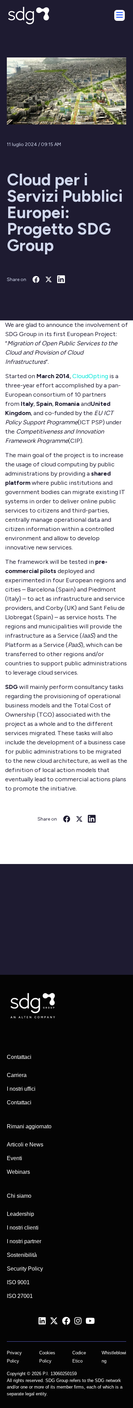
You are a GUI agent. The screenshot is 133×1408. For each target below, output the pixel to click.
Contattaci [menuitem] (19, 1102)
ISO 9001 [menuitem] (18, 1282)
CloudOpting (90, 376)
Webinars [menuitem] (18, 1172)
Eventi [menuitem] (14, 1158)
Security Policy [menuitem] (25, 1269)
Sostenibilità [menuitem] (22, 1255)
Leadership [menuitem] (20, 1214)
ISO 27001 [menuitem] (20, 1296)
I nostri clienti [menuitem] (23, 1228)
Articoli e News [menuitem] (25, 1144)
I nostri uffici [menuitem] (21, 1089)
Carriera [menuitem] (17, 1075)
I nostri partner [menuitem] (24, 1241)
